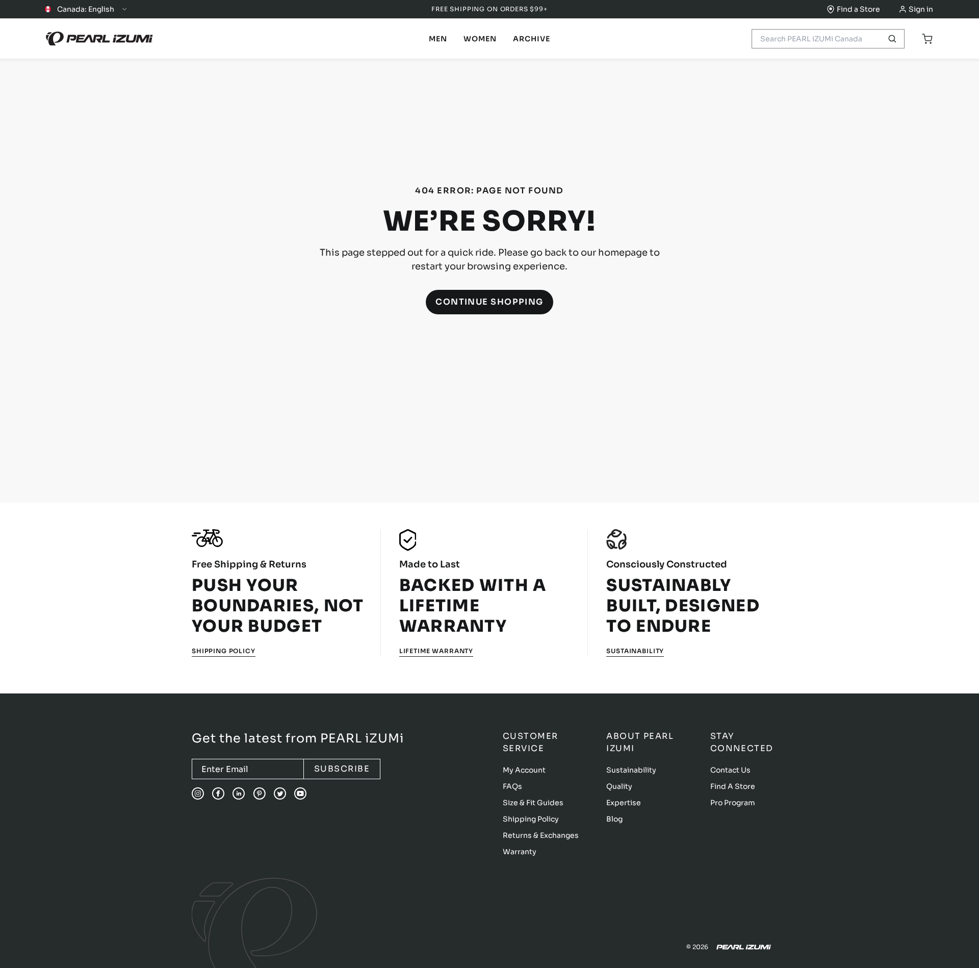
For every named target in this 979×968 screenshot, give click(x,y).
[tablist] (438, 38)
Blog (614, 819)
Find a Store (858, 9)
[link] (438, 38)
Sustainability (635, 651)
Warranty (519, 851)
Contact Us (730, 770)
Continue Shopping (489, 301)
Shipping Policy (223, 651)
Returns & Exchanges (541, 835)
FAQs (512, 786)
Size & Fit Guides (533, 802)
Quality (619, 786)
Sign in (921, 9)
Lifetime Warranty (436, 651)
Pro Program (732, 802)
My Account (524, 770)
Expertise (623, 802)
